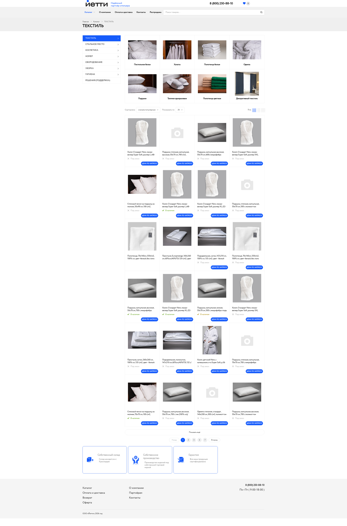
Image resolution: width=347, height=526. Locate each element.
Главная (86, 21)
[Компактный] (262, 109)
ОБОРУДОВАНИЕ (93, 62)
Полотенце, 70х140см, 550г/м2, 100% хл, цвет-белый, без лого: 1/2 (141, 257)
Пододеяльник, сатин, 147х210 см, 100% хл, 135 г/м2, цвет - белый (211, 257)
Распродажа (155, 12)
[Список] (258, 109)
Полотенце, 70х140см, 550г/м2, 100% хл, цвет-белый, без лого (245, 257)
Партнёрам (135, 493)
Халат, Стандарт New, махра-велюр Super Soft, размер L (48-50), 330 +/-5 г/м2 (141, 153)
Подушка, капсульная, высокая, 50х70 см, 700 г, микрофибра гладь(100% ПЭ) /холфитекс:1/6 (141, 309)
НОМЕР (89, 56)
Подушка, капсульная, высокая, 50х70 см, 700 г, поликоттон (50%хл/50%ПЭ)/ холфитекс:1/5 (246, 413)
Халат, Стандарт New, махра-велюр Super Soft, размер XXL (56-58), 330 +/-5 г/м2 (245, 153)
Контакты (141, 12)
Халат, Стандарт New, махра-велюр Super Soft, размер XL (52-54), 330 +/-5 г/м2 (211, 205)
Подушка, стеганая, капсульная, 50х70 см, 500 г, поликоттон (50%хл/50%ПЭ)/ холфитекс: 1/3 (246, 205)
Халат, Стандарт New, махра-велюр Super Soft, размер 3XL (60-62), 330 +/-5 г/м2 (245, 309)
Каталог (88, 12)
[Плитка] (254, 109)
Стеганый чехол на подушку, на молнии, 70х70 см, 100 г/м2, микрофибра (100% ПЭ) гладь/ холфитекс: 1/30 (141, 413)
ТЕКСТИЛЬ (90, 38)
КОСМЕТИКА (91, 50)
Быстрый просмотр (142, 132)
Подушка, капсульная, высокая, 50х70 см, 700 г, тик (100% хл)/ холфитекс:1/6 (175, 413)
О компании (105, 12)
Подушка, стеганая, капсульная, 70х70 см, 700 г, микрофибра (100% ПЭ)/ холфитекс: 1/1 (245, 361)
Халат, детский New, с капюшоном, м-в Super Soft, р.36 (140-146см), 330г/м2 (211, 361)
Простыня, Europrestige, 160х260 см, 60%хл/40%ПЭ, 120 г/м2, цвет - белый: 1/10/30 (176, 257)
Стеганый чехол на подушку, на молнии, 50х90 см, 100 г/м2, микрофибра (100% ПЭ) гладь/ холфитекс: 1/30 (141, 205)
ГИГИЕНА (90, 74)
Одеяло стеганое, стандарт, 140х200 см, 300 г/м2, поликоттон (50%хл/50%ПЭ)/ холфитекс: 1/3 (211, 413)
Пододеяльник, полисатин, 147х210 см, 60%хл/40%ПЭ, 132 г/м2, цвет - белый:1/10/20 (176, 361)
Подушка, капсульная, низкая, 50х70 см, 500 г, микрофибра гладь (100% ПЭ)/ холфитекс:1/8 (212, 309)
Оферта (87, 503)
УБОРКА (89, 68)
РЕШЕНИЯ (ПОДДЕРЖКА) (97, 80)
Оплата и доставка (123, 12)
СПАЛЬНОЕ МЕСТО (94, 44)
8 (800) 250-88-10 (221, 3)
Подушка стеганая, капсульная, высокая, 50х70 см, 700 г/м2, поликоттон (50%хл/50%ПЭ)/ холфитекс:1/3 (175, 153)
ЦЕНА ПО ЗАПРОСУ (149, 163)
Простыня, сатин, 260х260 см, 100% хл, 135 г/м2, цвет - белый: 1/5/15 (141, 361)
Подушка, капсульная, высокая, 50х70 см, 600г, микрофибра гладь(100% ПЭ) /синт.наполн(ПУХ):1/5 (210, 153)
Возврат (87, 498)
